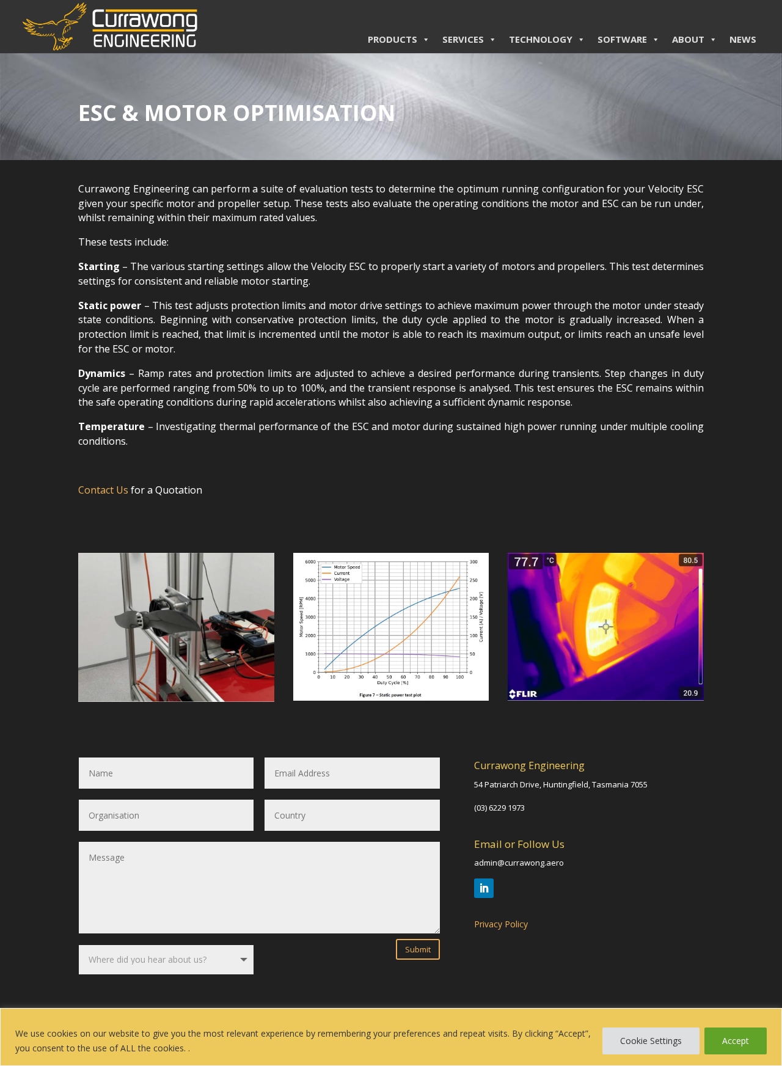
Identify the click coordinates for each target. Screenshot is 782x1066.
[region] (391, 1037)
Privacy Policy (501, 924)
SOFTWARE (622, 39)
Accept (735, 1040)
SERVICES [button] (463, 39)
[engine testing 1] (391, 697)
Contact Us (103, 490)
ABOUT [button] (688, 39)
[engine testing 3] (606, 697)
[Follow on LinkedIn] (484, 888)
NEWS (742, 39)
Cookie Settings (651, 1040)
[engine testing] (176, 698)
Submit (418, 949)
